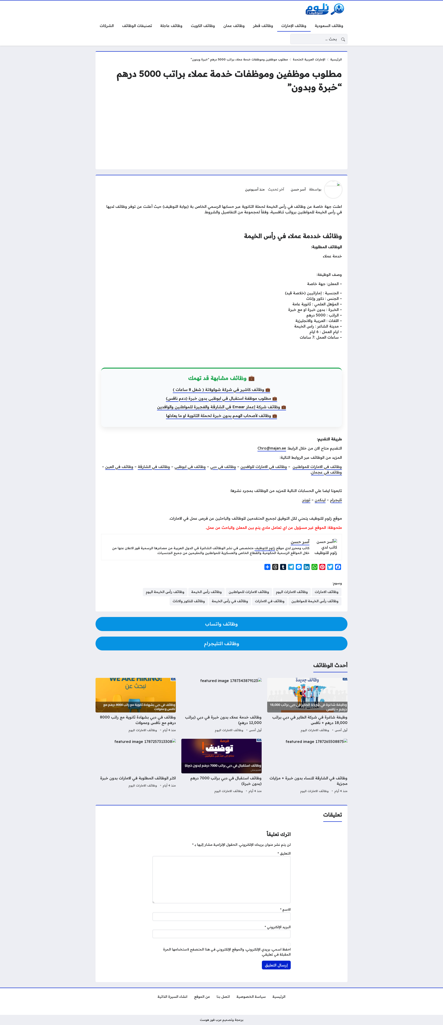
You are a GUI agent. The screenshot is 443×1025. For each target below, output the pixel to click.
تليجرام (336, 500)
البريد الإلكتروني (278, 927)
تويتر (306, 500)
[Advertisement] (221, 131)
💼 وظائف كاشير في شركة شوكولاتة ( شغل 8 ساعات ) (221, 389)
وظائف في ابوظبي (190, 466)
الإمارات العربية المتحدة (309, 59)
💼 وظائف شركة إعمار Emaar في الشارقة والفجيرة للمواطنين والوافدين (221, 406)
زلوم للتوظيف (264, 548)
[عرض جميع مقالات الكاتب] (333, 189)
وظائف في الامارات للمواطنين (317, 466)
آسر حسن (298, 189)
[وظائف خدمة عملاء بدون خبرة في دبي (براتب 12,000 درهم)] (221, 705)
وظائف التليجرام (221, 643)
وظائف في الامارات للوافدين (263, 466)
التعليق (284, 853)
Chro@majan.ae (271, 448)
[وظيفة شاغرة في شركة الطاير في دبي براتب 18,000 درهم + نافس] (307, 705)
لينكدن (320, 500)
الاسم (285, 909)
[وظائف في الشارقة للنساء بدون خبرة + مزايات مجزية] (307, 766)
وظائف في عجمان (326, 472)
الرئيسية (336, 59)
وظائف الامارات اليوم (315, 730)
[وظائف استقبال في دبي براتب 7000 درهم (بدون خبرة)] (221, 766)
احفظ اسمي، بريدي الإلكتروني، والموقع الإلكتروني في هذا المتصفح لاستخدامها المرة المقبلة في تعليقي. (227, 951)
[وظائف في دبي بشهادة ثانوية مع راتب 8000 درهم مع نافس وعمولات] (136, 705)
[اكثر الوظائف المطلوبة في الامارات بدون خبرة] (136, 766)
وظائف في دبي (223, 466)
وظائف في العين (119, 466)
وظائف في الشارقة (154, 466)
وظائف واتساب (221, 624)
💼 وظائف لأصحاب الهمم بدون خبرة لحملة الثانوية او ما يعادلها (221, 415)
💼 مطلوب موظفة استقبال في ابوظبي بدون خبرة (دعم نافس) (221, 398)
